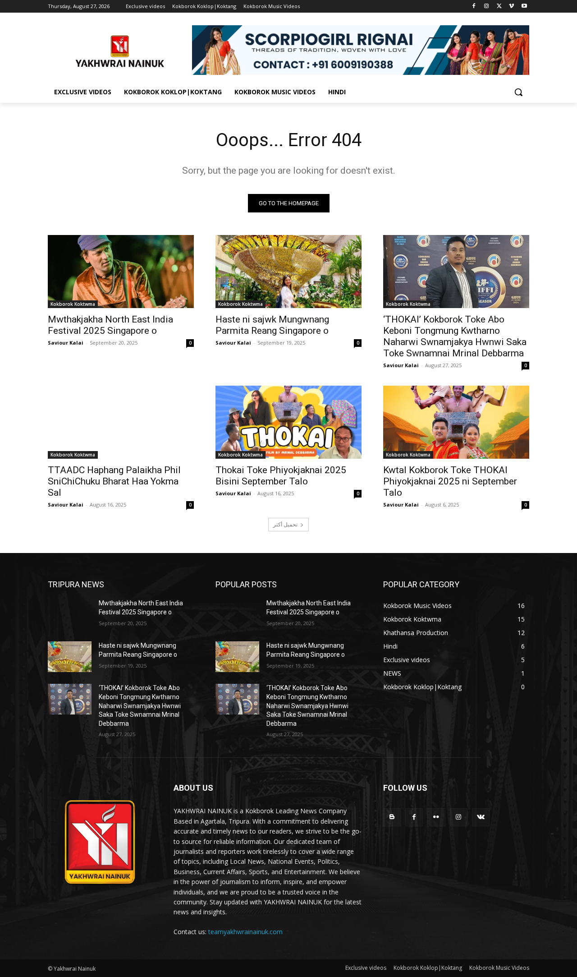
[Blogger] (392, 817)
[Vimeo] (511, 6)
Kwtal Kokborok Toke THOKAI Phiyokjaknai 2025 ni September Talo (450, 481)
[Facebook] (474, 6)
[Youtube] (524, 6)
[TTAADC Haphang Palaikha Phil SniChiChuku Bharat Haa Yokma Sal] (121, 422)
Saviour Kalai (65, 342)
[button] (518, 92)
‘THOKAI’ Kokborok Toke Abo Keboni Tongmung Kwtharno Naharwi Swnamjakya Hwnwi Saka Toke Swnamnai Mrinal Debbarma (455, 336)
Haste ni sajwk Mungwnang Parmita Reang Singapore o (272, 325)
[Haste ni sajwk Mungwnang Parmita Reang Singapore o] (288, 271)
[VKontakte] (481, 817)
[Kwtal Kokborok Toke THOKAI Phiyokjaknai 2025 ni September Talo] (456, 422)
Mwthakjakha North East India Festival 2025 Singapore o (110, 325)
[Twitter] (499, 6)
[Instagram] (486, 6)
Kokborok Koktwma (72, 304)
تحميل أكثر (285, 524)
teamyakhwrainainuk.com (245, 931)
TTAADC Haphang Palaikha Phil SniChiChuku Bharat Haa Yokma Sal (114, 481)
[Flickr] (436, 817)
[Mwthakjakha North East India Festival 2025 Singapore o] (121, 271)
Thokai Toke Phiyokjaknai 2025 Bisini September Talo (280, 476)
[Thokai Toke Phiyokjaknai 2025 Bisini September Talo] (288, 422)
